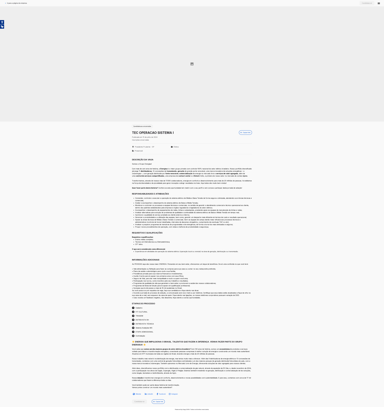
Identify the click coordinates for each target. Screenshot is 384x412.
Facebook (162, 394)
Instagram (174, 394)
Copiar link (246, 132)
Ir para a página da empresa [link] (17, 3)
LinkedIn (150, 394)
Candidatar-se (367, 3)
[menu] (379, 3)
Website (138, 394)
